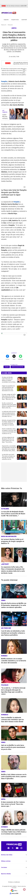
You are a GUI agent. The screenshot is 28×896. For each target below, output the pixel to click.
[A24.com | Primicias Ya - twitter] (13, 848)
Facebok (7, 359)
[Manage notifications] (24, 889)
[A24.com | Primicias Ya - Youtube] (17, 848)
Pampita (4, 81)
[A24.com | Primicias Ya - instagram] (21, 848)
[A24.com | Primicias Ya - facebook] (8, 848)
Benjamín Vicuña (15, 19)
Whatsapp (20, 359)
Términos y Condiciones (14, 882)
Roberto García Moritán (17, 366)
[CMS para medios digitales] (14, 893)
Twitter (14, 359)
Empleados (6, 19)
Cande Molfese (24, 19)
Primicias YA (3, 24)
